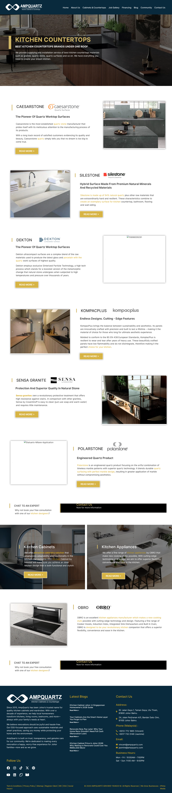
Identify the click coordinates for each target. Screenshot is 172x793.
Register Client (51, 786)
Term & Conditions (14, 786)
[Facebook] (8, 768)
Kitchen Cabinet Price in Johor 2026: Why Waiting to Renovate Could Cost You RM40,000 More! (89, 745)
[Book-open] (27, 775)
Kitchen (56, 559)
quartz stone (60, 124)
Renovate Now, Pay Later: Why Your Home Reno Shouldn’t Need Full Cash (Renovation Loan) (86, 731)
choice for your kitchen (99, 347)
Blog (136, 7)
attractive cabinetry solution (49, 552)
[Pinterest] (33, 768)
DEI (60, 786)
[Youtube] (8, 775)
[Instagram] (14, 768)
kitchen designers (40, 513)
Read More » (74, 710)
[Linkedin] (14, 775)
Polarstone (82, 465)
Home (65, 7)
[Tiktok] (21, 768)
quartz (41, 138)
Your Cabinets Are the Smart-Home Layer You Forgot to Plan (89, 718)
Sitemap (40, 786)
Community (146, 7)
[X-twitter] (27, 768)
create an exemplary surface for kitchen (100, 201)
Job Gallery (114, 7)
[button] (105, 125)
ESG (65, 786)
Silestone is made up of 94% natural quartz (102, 195)
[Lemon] (21, 775)
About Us (75, 7)
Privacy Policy (29, 786)
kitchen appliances (136, 552)
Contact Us (159, 7)
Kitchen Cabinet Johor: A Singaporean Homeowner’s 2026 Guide (87, 706)
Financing (126, 7)
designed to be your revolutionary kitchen (107, 627)
